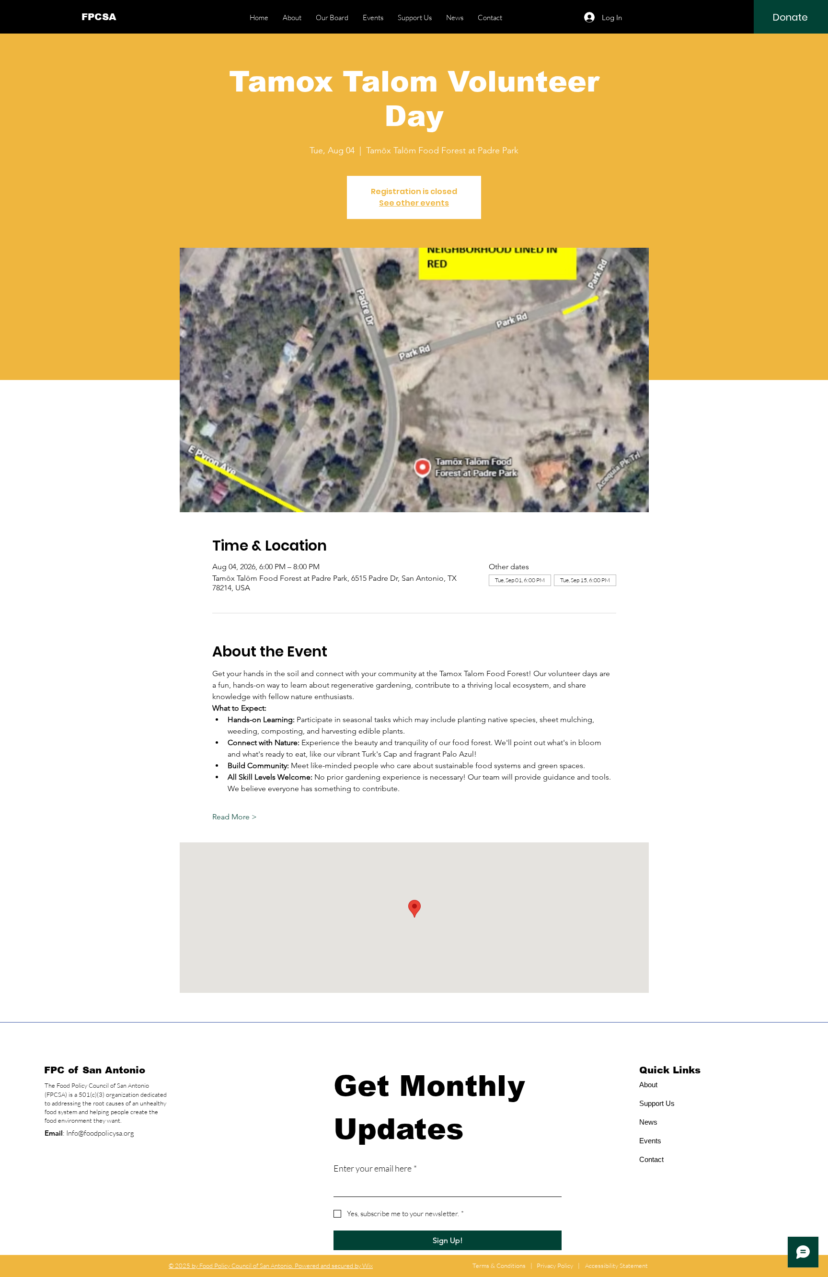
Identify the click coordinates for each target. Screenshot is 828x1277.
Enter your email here (375, 1168)
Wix (367, 1265)
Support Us (657, 1103)
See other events (414, 202)
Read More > (234, 816)
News (648, 1122)
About (648, 1085)
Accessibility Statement (616, 1265)
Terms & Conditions (499, 1265)
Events (650, 1141)
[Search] (639, 17)
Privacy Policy (555, 1265)
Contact (651, 1159)
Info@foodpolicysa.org (100, 1133)
